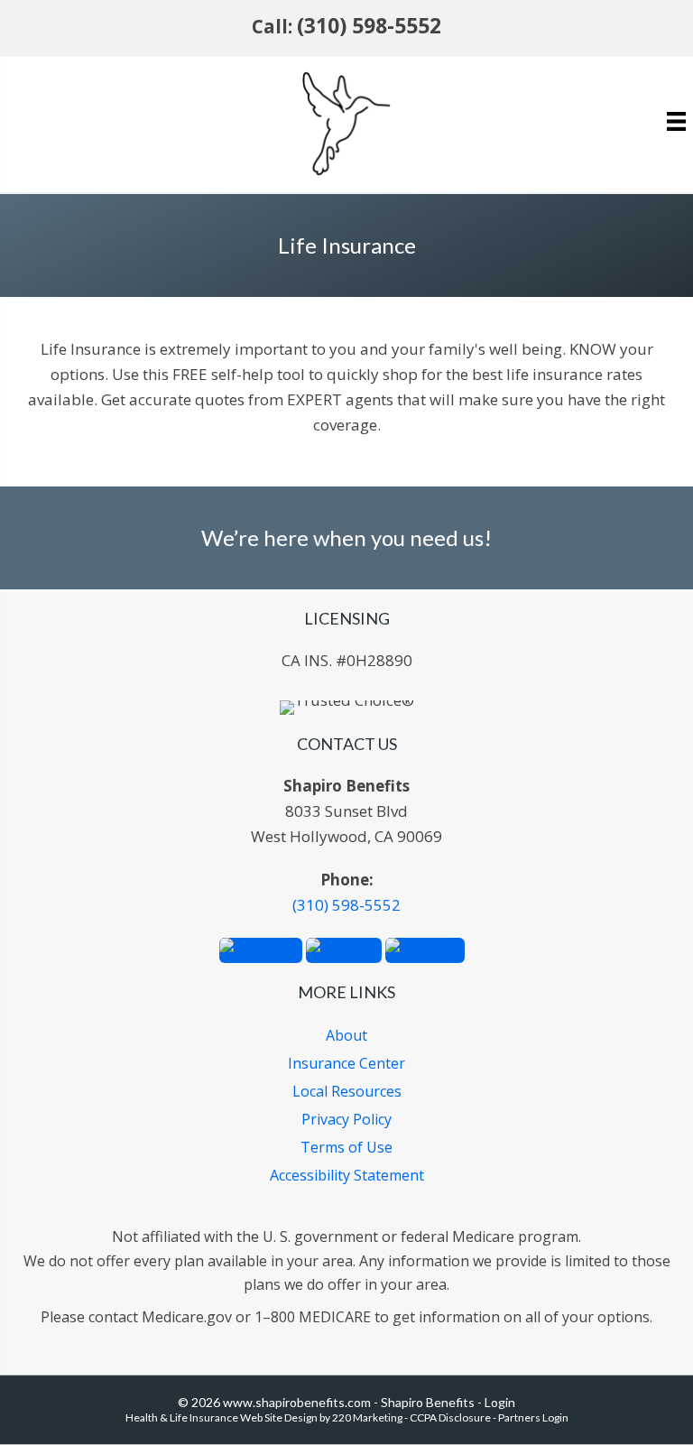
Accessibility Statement (347, 1175)
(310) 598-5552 (369, 26)
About (346, 1035)
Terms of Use (346, 1147)
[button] (260, 948)
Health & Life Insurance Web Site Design (221, 1417)
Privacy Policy (346, 1119)
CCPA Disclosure (450, 1417)
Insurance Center (346, 1063)
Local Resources (347, 1091)
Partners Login (533, 1417)
